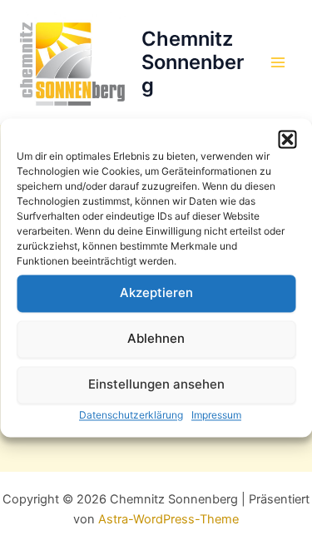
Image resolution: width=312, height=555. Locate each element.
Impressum (216, 415)
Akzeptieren (156, 292)
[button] (287, 139)
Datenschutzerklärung (131, 415)
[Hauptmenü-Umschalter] (277, 62)
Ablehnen (156, 338)
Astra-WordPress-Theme (168, 519)
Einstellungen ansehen (156, 384)
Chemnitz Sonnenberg (192, 62)
